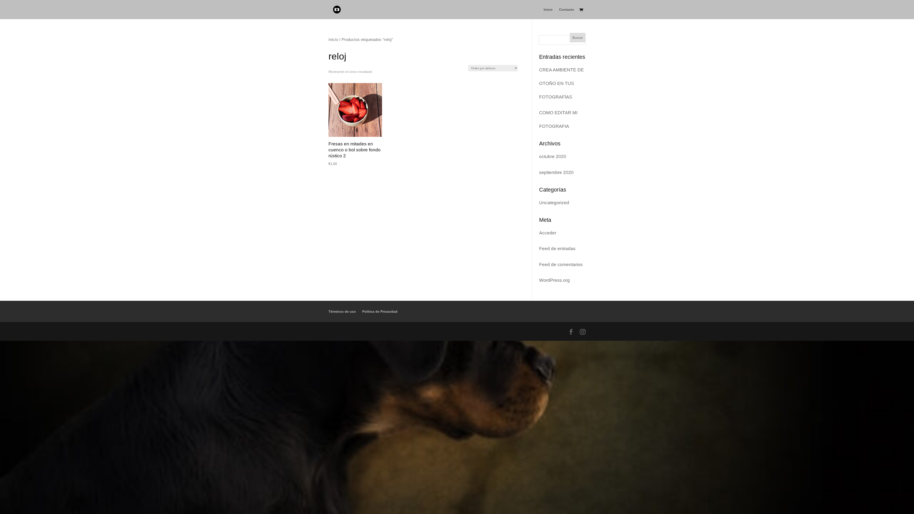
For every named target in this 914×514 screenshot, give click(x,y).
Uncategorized (554, 202)
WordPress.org (554, 280)
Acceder (547, 232)
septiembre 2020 (556, 172)
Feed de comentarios (561, 264)
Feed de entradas (557, 248)
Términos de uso (342, 311)
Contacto (566, 9)
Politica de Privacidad (379, 311)
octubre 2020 (552, 156)
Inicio (548, 9)
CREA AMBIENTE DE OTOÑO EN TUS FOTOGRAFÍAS (561, 83)
